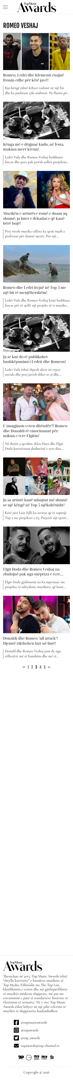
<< (24, 667)
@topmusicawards (34, 1022)
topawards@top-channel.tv (40, 1045)
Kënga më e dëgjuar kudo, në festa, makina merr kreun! (33, 147)
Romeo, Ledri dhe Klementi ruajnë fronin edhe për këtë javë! (33, 77)
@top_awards (30, 1038)
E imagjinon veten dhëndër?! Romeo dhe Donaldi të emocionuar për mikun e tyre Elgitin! (35, 430)
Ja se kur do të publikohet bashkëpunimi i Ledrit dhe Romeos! (34, 359)
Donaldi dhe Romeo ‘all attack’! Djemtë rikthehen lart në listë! (30, 641)
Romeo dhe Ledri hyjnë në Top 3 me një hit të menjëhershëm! (34, 290)
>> (49, 667)
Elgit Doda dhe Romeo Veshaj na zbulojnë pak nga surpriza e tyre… (33, 572)
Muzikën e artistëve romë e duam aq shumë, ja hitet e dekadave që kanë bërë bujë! (35, 218)
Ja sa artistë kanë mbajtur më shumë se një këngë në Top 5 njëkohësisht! (35, 502)
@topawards (30, 1030)
